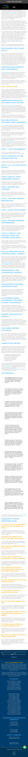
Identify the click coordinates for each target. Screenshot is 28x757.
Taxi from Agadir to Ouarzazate (14, 699)
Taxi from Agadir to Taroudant (14, 694)
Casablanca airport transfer (14, 738)
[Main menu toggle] (25, 7)
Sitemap (14, 754)
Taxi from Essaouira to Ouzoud (14, 704)
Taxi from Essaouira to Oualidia (14, 705)
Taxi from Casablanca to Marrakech (14, 682)
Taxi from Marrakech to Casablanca (14, 681)
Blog (14, 753)
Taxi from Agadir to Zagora (14, 693)
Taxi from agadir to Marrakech (14, 684)
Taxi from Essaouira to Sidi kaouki (14, 702)
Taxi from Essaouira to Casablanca (14, 708)
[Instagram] (16, 657)
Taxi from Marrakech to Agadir (14, 683)
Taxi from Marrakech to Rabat (14, 710)
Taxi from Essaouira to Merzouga (14, 706)
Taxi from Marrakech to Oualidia (14, 714)
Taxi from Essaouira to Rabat (14, 703)
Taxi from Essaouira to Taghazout (14, 700)
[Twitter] (14, 657)
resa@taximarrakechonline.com (19, 654)
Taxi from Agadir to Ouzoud (14, 697)
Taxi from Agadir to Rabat (14, 696)
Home (14, 751)
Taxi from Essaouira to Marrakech (14, 687)
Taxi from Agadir (13, 12)
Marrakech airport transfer (14, 737)
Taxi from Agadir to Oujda (14, 698)
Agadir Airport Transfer (14, 742)
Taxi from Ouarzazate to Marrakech (14, 689)
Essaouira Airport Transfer (14, 743)
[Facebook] (12, 657)
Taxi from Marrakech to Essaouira (14, 685)
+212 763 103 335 (7, 654)
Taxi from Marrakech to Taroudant (14, 709)
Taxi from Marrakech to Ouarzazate (14, 688)
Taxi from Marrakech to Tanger (14, 711)
